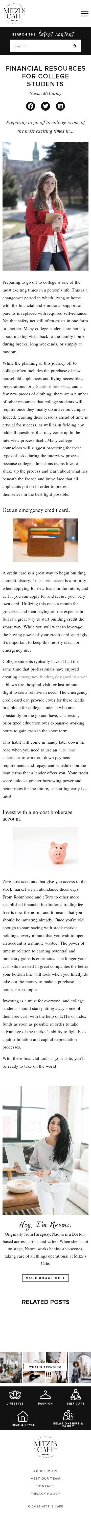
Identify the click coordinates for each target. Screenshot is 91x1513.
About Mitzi (45, 1471)
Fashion (45, 1403)
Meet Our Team (46, 1479)
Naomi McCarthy (45, 93)
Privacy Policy (46, 1494)
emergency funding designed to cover (52, 677)
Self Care (76, 1403)
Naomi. (61, 1226)
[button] (30, 106)
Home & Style (23, 1425)
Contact (45, 1486)
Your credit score (48, 580)
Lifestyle (15, 1403)
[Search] (74, 46)
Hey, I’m (33, 1226)
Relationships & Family (68, 1425)
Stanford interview (52, 386)
